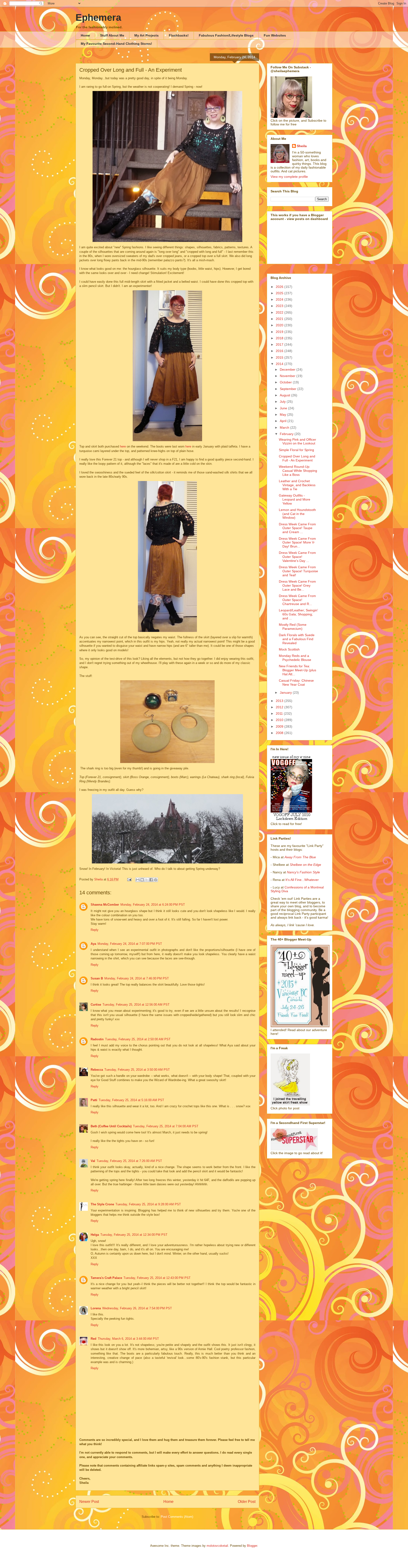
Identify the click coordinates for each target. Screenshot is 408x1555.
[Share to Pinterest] (155, 879)
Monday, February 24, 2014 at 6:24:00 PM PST (152, 904)
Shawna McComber (105, 904)
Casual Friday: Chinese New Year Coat (296, 682)
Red (93, 1338)
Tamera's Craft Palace (106, 1278)
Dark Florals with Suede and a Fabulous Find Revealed (296, 639)
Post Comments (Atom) (177, 1516)
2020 (280, 325)
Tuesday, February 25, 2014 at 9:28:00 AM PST (148, 1204)
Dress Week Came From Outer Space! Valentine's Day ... (297, 557)
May (283, 414)
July (283, 401)
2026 (280, 287)
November (288, 376)
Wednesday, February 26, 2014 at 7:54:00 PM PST (137, 1308)
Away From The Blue (300, 857)
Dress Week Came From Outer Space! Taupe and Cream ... (297, 528)
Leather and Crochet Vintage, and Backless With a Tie (297, 485)
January (286, 692)
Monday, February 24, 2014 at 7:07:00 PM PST (130, 943)
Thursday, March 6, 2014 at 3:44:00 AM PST (128, 1338)
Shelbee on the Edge (305, 865)
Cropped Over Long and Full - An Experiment (297, 458)
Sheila (302, 146)
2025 (280, 293)
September (288, 389)
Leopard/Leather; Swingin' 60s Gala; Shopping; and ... (298, 614)
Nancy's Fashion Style (303, 872)
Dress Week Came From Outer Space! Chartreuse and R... (297, 600)
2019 (280, 332)
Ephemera (98, 17)
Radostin (97, 1039)
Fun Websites (275, 35)
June (284, 408)
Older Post (246, 1502)
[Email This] (137, 879)
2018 (280, 338)
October (286, 382)
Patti (94, 1100)
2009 (280, 726)
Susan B (97, 978)
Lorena (96, 1308)
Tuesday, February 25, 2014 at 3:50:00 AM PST (137, 1069)
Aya (93, 943)
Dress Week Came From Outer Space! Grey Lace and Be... (297, 585)
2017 (280, 344)
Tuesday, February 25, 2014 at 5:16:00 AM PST (131, 1100)
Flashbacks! (179, 35)
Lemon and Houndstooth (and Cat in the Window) (297, 514)
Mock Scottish (289, 649)
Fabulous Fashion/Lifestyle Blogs (226, 35)
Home (85, 35)
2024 (280, 299)
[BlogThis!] (142, 879)
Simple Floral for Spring (296, 450)
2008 (280, 733)
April (283, 421)
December (288, 369)
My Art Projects (146, 35)
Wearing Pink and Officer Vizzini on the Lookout (297, 441)
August (285, 395)
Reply (94, 930)
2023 (280, 306)
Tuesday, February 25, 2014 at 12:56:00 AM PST (136, 1004)
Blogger (252, 1545)
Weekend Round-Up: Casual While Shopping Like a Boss (298, 471)
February (287, 434)
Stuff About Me (112, 35)
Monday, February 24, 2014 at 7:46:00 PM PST (136, 978)
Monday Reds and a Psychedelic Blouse (295, 658)
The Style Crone (102, 1204)
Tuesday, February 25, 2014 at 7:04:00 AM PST (165, 1126)
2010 (280, 720)
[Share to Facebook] (151, 879)
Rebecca (97, 1069)
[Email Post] (129, 879)
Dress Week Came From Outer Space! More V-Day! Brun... (297, 542)
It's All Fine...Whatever (302, 880)
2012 (280, 707)
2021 (280, 319)
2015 (280, 357)
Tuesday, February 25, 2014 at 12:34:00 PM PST (133, 1234)
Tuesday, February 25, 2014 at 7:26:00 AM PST (129, 1161)
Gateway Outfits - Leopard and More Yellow (294, 499)
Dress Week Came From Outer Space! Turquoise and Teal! (298, 571)
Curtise (96, 1004)
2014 (280, 364)
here (123, 446)
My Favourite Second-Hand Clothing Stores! (116, 44)
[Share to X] (146, 879)
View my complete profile (289, 176)
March (285, 427)
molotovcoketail (217, 1545)
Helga (95, 1234)
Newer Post (89, 1502)
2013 (280, 701)
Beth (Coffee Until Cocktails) (111, 1126)
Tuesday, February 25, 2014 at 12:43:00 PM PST (157, 1278)
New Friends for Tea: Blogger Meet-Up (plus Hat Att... (297, 670)
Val (93, 1161)
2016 (280, 351)
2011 (280, 713)
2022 (280, 312)
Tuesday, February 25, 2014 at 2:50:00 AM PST (137, 1039)
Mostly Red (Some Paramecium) (292, 626)
